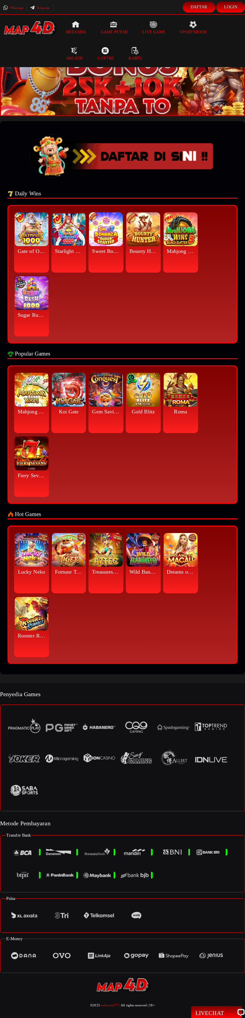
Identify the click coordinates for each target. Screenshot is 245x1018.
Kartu (135, 58)
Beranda (76, 32)
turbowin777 (110, 1005)
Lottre (105, 58)
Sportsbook (193, 32)
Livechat (209, 1013)
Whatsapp (16, 8)
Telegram (43, 8)
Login (231, 7)
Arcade (74, 58)
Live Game (154, 32)
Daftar (199, 7)
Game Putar (114, 32)
